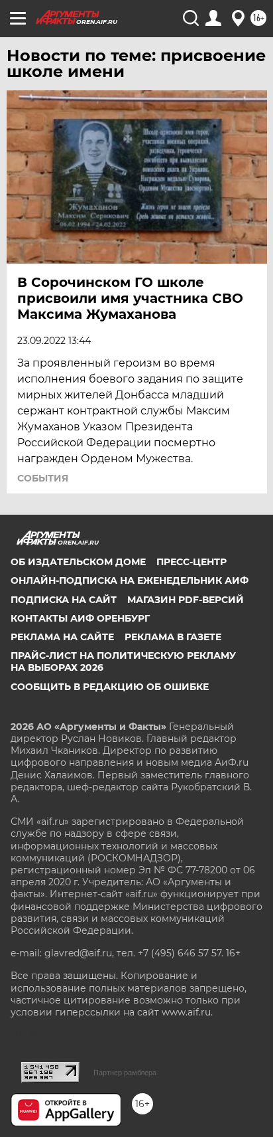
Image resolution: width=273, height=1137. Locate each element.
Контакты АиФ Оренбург (80, 618)
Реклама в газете (173, 637)
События (42, 478)
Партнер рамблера (124, 1073)
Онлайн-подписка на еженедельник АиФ (129, 580)
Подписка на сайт (64, 600)
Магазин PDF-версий (185, 600)
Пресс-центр (191, 562)
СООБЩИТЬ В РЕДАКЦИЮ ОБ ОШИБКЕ (110, 687)
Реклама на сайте (62, 637)
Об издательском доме (78, 562)
